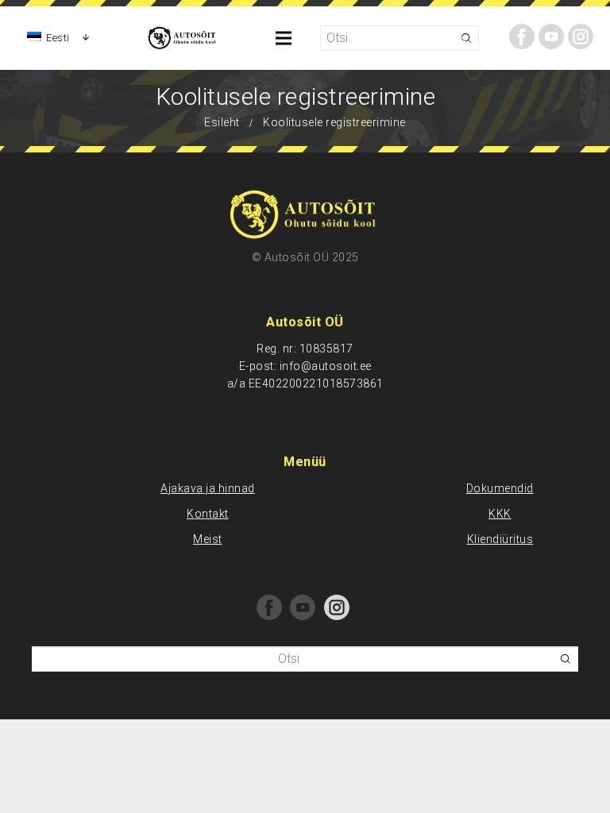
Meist (207, 539)
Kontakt (208, 513)
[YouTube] (551, 36)
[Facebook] (522, 36)
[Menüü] (284, 38)
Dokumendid (500, 488)
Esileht (222, 122)
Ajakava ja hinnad (207, 488)
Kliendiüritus (500, 539)
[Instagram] (580, 36)
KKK (500, 513)
